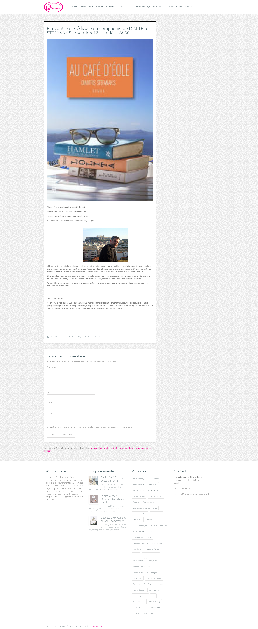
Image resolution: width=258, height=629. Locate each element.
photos (161, 584)
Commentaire (53, 367)
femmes (148, 519)
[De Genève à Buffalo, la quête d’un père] (94, 481)
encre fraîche (156, 514)
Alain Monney (138, 478)
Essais (124, 6)
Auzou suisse (138, 490)
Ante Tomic (152, 484)
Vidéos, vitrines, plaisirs (180, 6)
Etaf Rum (136, 519)
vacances (137, 607)
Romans (110, 6)
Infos (75, 6)
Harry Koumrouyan (159, 525)
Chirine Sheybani (156, 496)
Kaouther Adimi (152, 549)
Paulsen (136, 584)
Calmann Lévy (153, 490)
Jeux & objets (87, 6)
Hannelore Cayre (140, 525)
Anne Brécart (138, 484)
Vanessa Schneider (153, 607)
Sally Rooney (138, 601)
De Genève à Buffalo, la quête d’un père (113, 479)
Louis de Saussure (150, 554)
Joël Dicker (137, 549)
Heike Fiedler (138, 531)
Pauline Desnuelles (154, 578)
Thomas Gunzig (154, 601)
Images (99, 6)
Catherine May (139, 496)
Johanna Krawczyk (140, 543)
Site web (50, 413)
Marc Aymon (138, 560)
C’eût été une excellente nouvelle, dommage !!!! (113, 519)
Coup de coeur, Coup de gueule (149, 6)
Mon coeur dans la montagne (145, 572)
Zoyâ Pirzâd (148, 613)
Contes (136, 502)
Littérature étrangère (91, 336)
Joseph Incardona (159, 543)
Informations (74, 336)
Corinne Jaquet (149, 502)
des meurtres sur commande (145, 508)
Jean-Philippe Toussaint (142, 537)
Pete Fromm (149, 584)
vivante (136, 613)
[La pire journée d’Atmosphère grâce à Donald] (94, 499)
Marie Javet (152, 560)
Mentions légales (96, 626)
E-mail (50, 402)
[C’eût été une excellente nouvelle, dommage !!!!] (94, 521)
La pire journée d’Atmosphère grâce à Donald (112, 499)
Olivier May (137, 578)
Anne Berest (153, 478)
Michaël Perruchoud (141, 566)
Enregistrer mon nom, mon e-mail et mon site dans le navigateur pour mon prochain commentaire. (89, 427)
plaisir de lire (154, 590)
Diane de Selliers (140, 514)
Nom (50, 392)
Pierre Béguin (138, 590)
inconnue (152, 531)
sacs (153, 595)
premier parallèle (140, 595)
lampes (136, 554)
